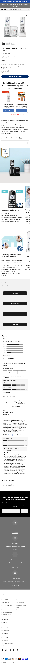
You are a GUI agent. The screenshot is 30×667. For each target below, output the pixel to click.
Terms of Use (4, 633)
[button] (15, 76)
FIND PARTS (15, 567)
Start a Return (5, 602)
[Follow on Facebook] (2, 650)
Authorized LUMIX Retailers (21, 606)
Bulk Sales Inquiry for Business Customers (6, 613)
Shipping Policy (5, 625)
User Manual (15, 293)
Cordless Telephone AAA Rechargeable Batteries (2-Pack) (21, 106)
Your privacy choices (21, 609)
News (17, 599)
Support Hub (4, 599)
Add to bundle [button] (21, 110)
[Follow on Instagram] (10, 650)
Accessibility (4, 640)
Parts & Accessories (15, 314)
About (18, 597)
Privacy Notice (5, 627)
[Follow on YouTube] (14, 650)
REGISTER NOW (15, 585)
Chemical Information (7, 605)
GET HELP (15, 549)
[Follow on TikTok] (17, 650)
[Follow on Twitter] (6, 650)
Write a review (17, 57)
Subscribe (24, 511)
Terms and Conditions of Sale (7, 644)
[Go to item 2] (8, 43)
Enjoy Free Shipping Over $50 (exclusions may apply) (15, 1)
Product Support (15, 303)
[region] (15, 26)
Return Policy (4, 622)
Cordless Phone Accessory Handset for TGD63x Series (8, 106)
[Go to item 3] (13, 43)
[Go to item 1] (3, 43)
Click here (25, 4)
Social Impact (20, 602)
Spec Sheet (15, 324)
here (20, 137)
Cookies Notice (5, 630)
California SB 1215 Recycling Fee (6, 609)
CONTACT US (15, 533)
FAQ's (2, 597)
